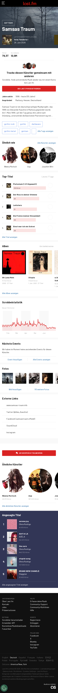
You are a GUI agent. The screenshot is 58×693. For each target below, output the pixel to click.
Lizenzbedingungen (47, 669)
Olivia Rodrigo (25, 524)
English (5, 657)
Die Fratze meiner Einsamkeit (26, 216)
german (24, 131)
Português (13, 660)
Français (31, 657)
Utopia (31, 277)
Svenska (33, 660)
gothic (23, 124)
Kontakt (5, 604)
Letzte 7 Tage (47, 176)
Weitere (55, 185)
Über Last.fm (7, 601)
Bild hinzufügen (15, 389)
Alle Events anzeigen (41, 359)
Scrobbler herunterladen (12, 620)
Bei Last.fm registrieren (29, 89)
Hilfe (32, 610)
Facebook (34, 635)
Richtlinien (18, 671)
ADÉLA (22, 536)
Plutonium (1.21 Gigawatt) (25, 184)
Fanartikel (6, 629)
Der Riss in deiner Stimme (25, 194)
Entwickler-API (8, 623)
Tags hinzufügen (34, 131)
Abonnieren (35, 626)
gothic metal (10, 131)
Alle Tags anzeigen (45, 131)
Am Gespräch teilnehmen (30, 453)
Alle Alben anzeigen (10, 293)
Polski (4, 660)
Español (22, 657)
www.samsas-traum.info (16, 405)
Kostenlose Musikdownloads (14, 626)
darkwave (36, 124)
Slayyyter (23, 574)
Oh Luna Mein (8, 277)
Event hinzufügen (15, 359)
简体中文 (50, 660)
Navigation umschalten (3, 3)
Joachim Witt (47, 166)
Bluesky (33, 641)
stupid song (24, 558)
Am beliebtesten (46, 246)
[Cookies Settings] (4, 688)
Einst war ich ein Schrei (24, 226)
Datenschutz (8, 671)
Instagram (10, 432)
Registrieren (35, 620)
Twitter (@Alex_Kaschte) (17, 412)
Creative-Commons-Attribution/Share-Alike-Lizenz (34, 676)
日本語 (48, 657)
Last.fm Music (42, 671)
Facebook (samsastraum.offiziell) (20, 419)
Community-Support (39, 604)
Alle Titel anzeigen (9, 237)
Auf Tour (8, 23)
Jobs (4, 607)
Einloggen (34, 623)
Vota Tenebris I (21, 39)
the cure (23, 546)
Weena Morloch (10, 166)
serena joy (24, 521)
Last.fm (29, 3)
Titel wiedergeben (50, 185)
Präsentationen (8, 610)
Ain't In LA (23, 533)
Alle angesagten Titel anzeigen (15, 585)
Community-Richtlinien (39, 607)
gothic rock (9, 124)
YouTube (33, 647)
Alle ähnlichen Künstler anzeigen (15, 506)
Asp (29, 166)
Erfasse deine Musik (38, 601)
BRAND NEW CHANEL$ (29, 571)
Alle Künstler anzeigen (46, 143)
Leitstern (17, 205)
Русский (23, 660)
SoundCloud (11, 425)
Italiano (40, 657)
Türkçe (41, 660)
